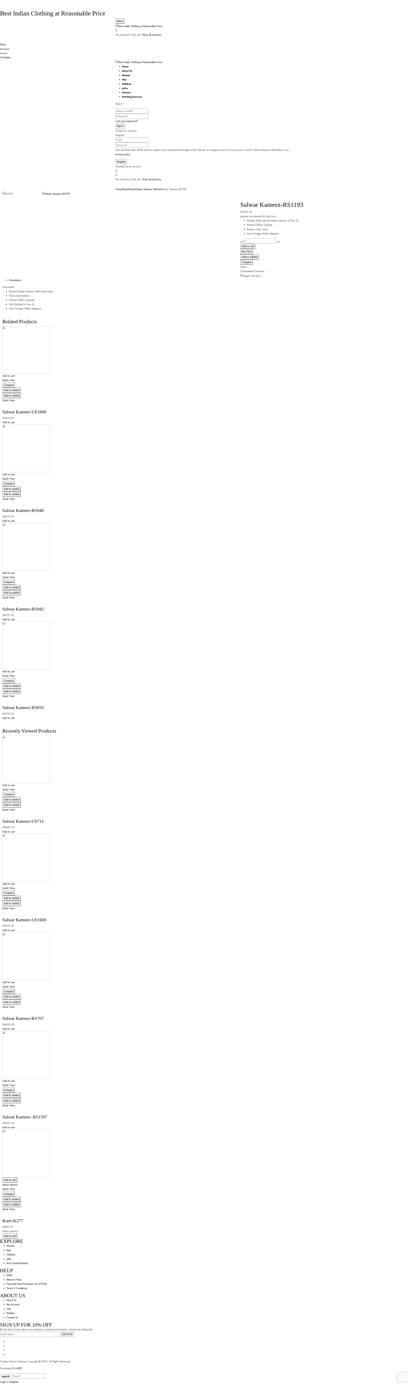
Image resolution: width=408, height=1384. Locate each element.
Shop (124, 189)
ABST (19, 1368)
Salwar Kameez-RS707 (23, 1018)
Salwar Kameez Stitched (148, 189)
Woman (131, 189)
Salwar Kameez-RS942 (23, 608)
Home (119, 189)
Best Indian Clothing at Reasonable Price (52, 13)
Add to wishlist (249, 257)
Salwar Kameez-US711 (23, 821)
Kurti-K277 (12, 1220)
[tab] (207, 280)
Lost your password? (127, 121)
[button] (204, 30)
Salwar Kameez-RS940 (23, 510)
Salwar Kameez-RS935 (23, 707)
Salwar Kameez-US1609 (24, 411)
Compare (246, 262)
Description (15, 280)
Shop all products (151, 35)
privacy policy (123, 154)
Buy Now (247, 251)
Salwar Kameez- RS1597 (24, 1116)
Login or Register (9, 1382)
